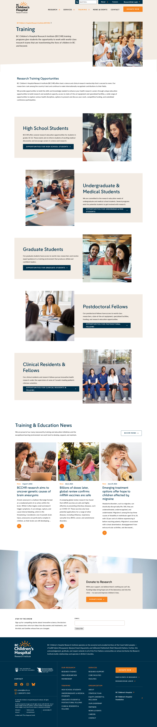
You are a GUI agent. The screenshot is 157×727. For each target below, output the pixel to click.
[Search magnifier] (77, 2)
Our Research (68, 668)
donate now (95, 599)
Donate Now (125, 670)
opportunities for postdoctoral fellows (103, 325)
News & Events (95, 710)
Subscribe (79, 628)
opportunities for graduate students (45, 268)
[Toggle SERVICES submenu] (74, 10)
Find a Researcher (69, 675)
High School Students (71, 689)
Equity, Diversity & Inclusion (96, 698)
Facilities (92, 679)
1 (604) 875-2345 (23, 693)
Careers (115, 2)
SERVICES (67, 10)
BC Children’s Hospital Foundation (124, 698)
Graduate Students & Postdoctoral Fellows (72, 700)
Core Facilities (95, 675)
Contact (92, 718)
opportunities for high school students (47, 147)
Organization (96, 686)
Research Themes (69, 671)
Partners (92, 707)
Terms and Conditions (30, 711)
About (103, 2)
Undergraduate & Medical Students (73, 694)
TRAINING (82, 10)
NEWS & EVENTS (100, 10)
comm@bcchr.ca (23, 690)
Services (93, 668)
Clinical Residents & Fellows (70, 707)
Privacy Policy (17, 711)
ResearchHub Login (131, 2)
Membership (67, 679)
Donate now (133, 9)
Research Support (96, 671)
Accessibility (47, 710)
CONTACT (115, 10)
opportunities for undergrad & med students (104, 210)
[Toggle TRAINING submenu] (89, 10)
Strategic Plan (95, 693)
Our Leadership (95, 703)
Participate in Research (126, 677)
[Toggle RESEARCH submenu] (59, 10)
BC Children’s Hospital (124, 692)
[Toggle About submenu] (107, 2)
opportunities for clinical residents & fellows (46, 389)
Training (66, 686)
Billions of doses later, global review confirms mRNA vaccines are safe (75, 491)
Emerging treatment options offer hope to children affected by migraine (116, 493)
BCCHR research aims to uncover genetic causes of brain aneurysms (34, 491)
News (19, 484)
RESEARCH (52, 10)
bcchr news (130, 433)
